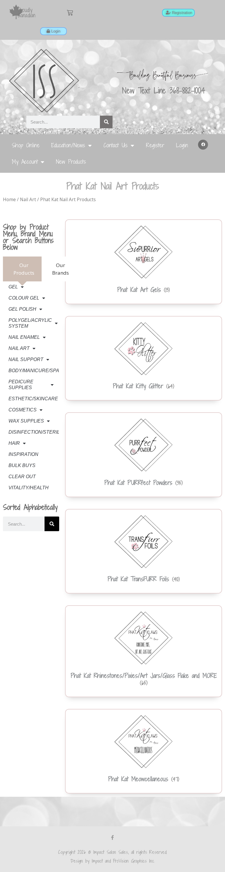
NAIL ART (19, 348)
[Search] (106, 122)
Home (9, 199)
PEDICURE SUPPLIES (20, 384)
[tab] (22, 269)
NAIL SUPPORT (25, 359)
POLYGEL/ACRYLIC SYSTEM (30, 323)
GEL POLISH (22, 309)
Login (182, 145)
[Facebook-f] (112, 837)
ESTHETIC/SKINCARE (33, 398)
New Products (71, 161)
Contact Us (115, 145)
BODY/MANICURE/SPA (33, 370)
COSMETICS (22, 409)
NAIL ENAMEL (24, 337)
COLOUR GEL (23, 297)
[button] (203, 145)
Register (155, 145)
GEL (13, 286)
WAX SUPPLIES (26, 420)
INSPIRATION (23, 454)
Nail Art (28, 199)
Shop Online (26, 145)
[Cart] (70, 12)
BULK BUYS (21, 465)
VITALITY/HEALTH (28, 487)
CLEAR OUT (22, 476)
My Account (25, 161)
